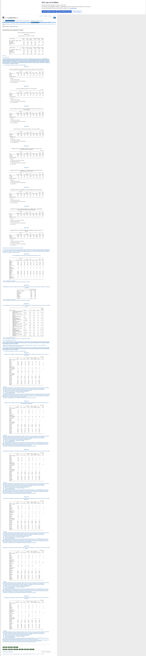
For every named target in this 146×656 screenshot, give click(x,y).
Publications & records (35, 22)
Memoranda (15, 26)
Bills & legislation (23, 22)
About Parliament (26, 20)
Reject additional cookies (64, 11)
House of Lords (12, 22)
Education (41, 20)
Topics (49, 22)
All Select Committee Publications (39, 24)
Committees (29, 22)
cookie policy (73, 8)
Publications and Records (23, 24)
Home (4, 20)
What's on (17, 22)
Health (54, 24)
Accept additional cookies (49, 11)
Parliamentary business (10, 20)
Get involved (32, 20)
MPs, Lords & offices (18, 20)
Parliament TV (42, 22)
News (46, 22)
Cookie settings (77, 11)
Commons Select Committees (49, 24)
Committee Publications (31, 24)
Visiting (37, 20)
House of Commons (6, 22)
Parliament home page (9, 24)
